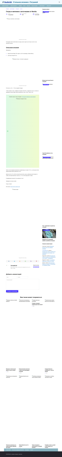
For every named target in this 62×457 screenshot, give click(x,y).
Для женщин (42, 5)
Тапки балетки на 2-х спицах (24, 445)
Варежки (28, 5)
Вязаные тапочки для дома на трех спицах (11, 369)
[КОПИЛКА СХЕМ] (49, 151)
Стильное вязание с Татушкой (25, 2)
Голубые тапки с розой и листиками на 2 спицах (50, 446)
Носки (24, 5)
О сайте (31, 449)
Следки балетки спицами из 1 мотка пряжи (49, 370)
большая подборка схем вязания (29, 96)
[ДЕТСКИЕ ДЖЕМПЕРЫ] (49, 223)
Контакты (27, 449)
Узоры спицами (34, 5)
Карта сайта (8, 449)
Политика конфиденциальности (18, 449)
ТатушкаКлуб (14, 265)
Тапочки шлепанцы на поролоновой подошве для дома (11, 446)
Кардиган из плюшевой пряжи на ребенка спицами (48, 240)
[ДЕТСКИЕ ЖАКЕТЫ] (49, 237)
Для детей (49, 5)
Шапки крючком (14, 5)
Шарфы (20, 5)
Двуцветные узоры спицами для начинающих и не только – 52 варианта (48, 253)
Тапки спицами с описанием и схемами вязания (37, 446)
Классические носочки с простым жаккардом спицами (24, 370)
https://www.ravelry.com (15, 186)
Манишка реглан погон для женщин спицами (48, 247)
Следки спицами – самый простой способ (37, 304)
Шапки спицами (5, 5)
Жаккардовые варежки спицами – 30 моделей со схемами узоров (48, 264)
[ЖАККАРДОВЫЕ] (49, 78)
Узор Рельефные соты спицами (47, 154)
